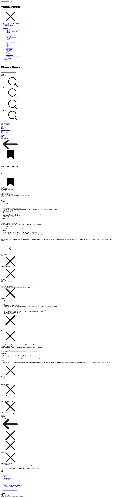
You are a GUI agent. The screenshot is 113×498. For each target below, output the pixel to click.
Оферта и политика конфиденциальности (12, 485)
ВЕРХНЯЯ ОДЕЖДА (10, 35)
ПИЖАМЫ (8, 50)
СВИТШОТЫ (9, 38)
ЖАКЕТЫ (8, 52)
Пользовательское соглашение (10, 486)
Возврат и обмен (7, 478)
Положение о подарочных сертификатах (12, 488)
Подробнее (3, 240)
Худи (11, 1)
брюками (11, 194)
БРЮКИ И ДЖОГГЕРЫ (11, 42)
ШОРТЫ (8, 53)
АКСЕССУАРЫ (9, 55)
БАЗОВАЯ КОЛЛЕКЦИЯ (11, 31)
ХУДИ (7, 33)
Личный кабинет (7, 479)
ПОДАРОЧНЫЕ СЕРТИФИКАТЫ (13, 56)
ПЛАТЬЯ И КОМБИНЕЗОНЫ (12, 37)
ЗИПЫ (7, 41)
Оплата (4, 477)
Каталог (5, 475)
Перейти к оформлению (6, 464)
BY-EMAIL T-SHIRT (5, 130)
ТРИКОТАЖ (9, 49)
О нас (4, 484)
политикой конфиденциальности (31, 468)
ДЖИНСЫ (8, 43)
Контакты (5, 487)
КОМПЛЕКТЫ (9, 48)
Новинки (3, 1)
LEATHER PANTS (5, 124)
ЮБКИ (7, 51)
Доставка (5, 476)
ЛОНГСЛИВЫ (9, 39)
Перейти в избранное (5, 452)
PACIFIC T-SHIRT (5, 132)
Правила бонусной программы (10, 490)
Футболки (7, 1)
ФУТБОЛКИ (8, 36)
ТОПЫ (7, 46)
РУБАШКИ (8, 44)
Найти (14, 73)
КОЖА (7, 45)
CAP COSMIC (4, 127)
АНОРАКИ (8, 32)
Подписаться (21, 467)
